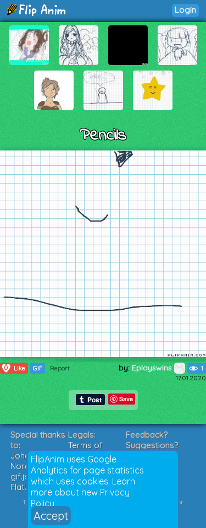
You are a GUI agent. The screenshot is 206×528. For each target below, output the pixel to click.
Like (14, 368)
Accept (51, 515)
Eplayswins (153, 368)
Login (185, 9)
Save (126, 399)
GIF (37, 368)
